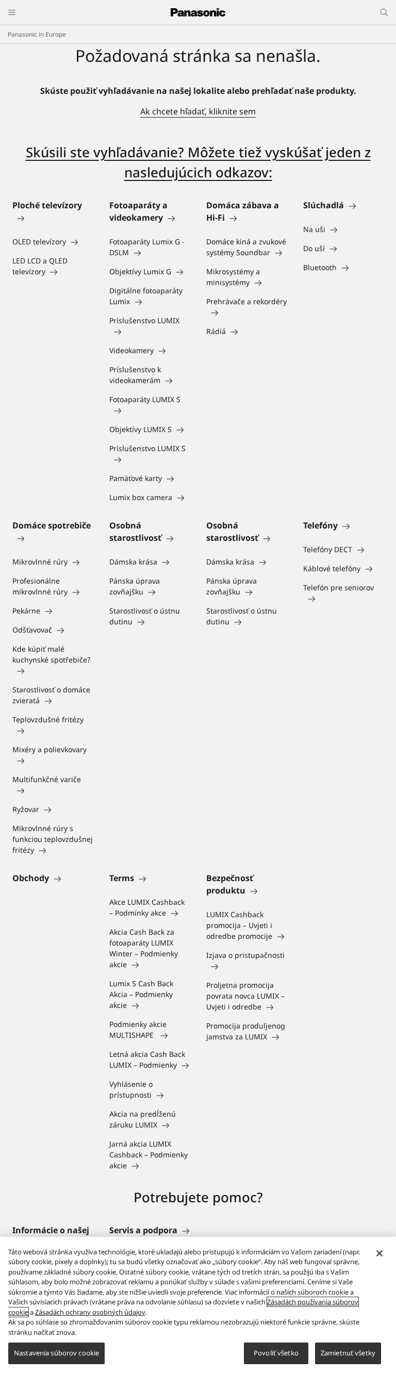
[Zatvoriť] (379, 1253)
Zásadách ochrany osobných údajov (90, 1312)
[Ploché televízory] (52, 217)
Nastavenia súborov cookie (56, 1352)
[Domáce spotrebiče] (52, 537)
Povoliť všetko (276, 1352)
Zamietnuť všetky (348, 1352)
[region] (198, 1306)
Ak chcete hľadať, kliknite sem (198, 111)
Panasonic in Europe (37, 34)
